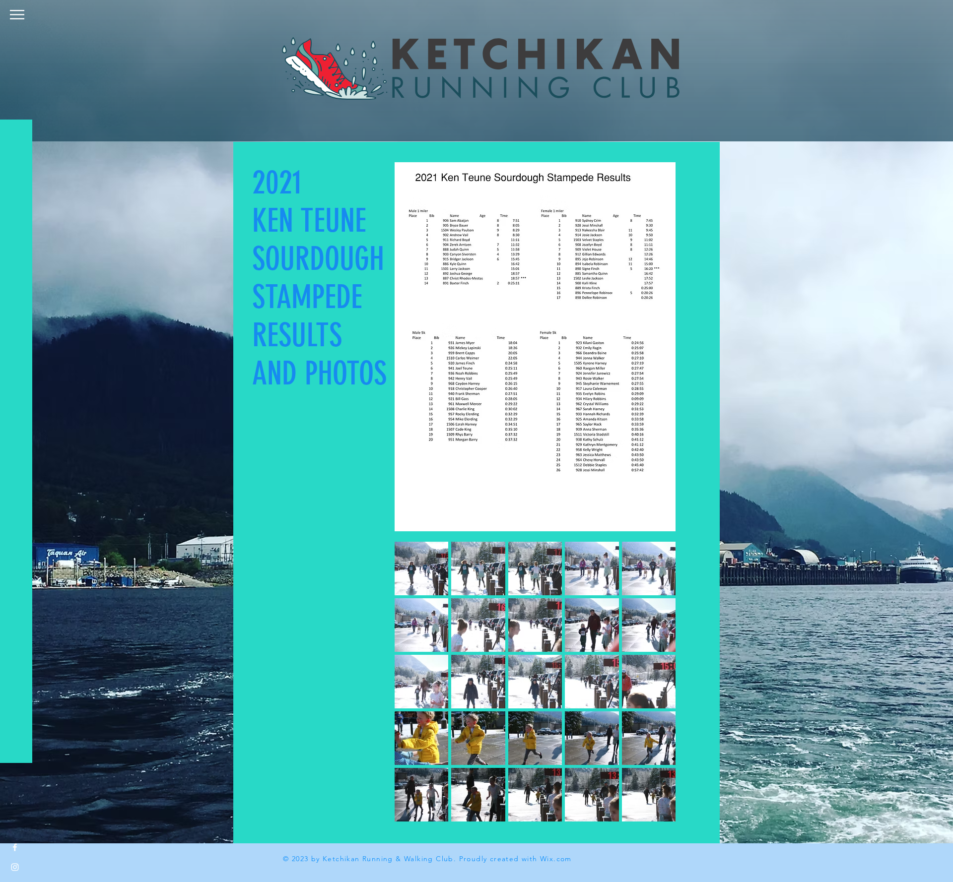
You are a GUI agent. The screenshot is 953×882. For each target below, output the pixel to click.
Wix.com (556, 858)
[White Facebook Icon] (15, 847)
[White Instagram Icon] (15, 867)
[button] (17, 14)
